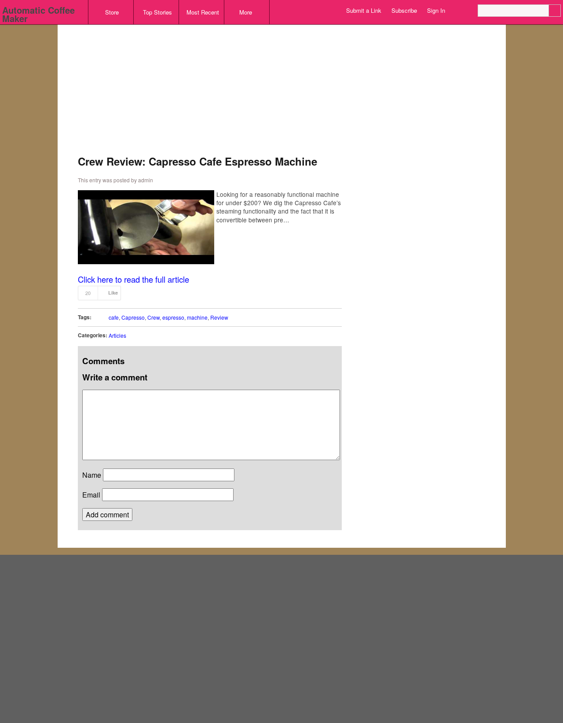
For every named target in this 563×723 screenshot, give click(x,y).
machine (197, 317)
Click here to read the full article (133, 279)
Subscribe (404, 10)
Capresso (133, 317)
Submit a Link (363, 10)
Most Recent (202, 12)
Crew (153, 317)
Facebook (472, 10)
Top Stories (157, 12)
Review (219, 317)
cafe (114, 317)
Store (112, 12)
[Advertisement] (210, 94)
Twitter (461, 10)
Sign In (436, 10)
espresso (173, 317)
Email (91, 495)
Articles (117, 335)
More (245, 12)
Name (91, 475)
